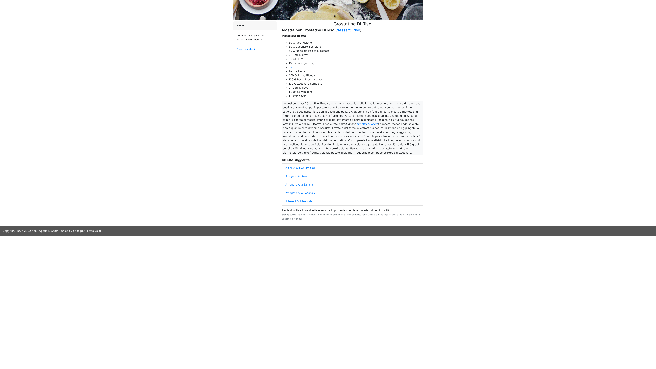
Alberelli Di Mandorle (298, 201)
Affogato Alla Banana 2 (300, 193)
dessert (344, 30)
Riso (356, 30)
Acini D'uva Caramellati (300, 167)
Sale (291, 67)
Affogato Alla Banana (299, 184)
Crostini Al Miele (367, 124)
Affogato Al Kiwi (296, 176)
